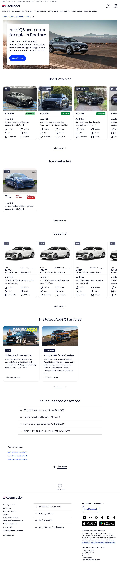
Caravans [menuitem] (29, 1)
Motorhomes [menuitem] (20, 1)
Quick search (46, 520)
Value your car (40, 11)
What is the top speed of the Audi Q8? (43, 410)
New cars (16, 11)
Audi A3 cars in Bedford (17, 452)
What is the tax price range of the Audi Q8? (46, 431)
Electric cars (77, 11)
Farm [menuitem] (41, 1)
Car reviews (53, 11)
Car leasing (65, 11)
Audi (27, 17)
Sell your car (27, 11)
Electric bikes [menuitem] (54, 1)
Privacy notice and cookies (13, 521)
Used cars (6, 11)
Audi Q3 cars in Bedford (17, 460)
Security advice (9, 505)
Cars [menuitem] (3, 1)
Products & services (50, 507)
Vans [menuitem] (8, 1)
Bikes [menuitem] (13, 1)
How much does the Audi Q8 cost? (41, 417)
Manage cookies (8, 535)
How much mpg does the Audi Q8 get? (43, 424)
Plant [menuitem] (46, 1)
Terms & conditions (10, 524)
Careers (6, 514)
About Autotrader (9, 511)
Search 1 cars (17, 58)
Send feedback (90, 509)
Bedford (19, 17)
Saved (108, 7)
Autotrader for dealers (51, 527)
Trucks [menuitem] (36, 1)
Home (5, 17)
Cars (12, 17)
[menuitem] (6, 11)
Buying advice (46, 514)
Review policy (8, 527)
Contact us (7, 508)
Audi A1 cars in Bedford (17, 456)
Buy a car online (90, 11)
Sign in (116, 7)
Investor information (10, 518)
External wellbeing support (13, 530)
